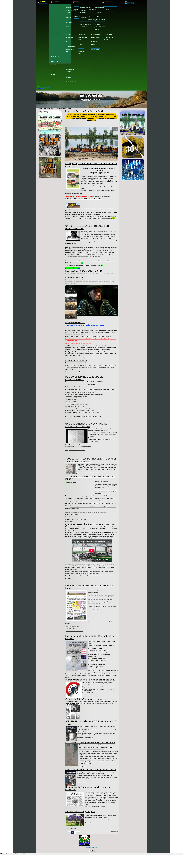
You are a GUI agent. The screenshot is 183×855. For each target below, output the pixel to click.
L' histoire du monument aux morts (74, 631)
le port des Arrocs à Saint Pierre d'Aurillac (85, 111)
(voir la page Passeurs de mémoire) (74, 277)
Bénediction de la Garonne (98, 806)
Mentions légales (91, 847)
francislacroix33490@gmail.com (73, 193)
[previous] (67, 143)
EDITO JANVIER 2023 (76, 360)
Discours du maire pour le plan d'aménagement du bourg (79, 410)
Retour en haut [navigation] (178, 848)
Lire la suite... (86, 694)
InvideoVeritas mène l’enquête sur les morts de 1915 (90, 769)
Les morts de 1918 (70, 628)
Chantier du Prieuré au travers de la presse (86, 699)
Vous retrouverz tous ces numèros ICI (86, 737)
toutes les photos (74, 268)
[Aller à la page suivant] (77, 831)
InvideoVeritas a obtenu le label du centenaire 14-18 (90, 680)
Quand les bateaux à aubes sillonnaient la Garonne (90, 524)
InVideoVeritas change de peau (80, 811)
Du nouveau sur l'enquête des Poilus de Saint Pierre (90, 742)
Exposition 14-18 (72, 828)
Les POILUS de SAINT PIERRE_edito (83, 198)
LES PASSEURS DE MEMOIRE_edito (83, 271)
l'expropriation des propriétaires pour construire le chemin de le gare (82, 412)
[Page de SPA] (133, 122)
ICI (82, 263)
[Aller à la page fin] (79, 831)
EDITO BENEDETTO (75, 322)
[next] (115, 143)
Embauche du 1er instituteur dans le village (76, 414)
